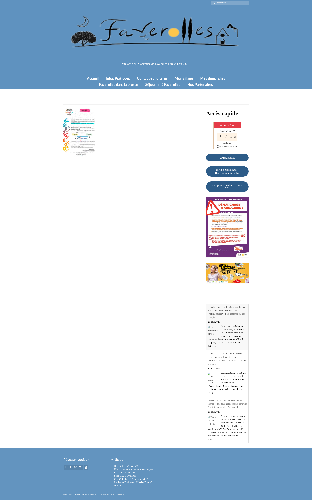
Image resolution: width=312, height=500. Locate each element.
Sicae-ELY (119, 476)
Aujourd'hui (227, 125)
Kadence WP (121, 494)
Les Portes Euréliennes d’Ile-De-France (132, 482)
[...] (215, 346)
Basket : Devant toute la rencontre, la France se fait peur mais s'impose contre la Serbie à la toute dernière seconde (227, 403)
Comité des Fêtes (122, 479)
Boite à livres (120, 466)
